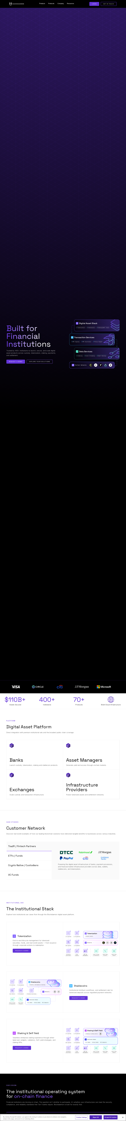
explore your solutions (39, 361)
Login (94, 4)
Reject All (96, 1117)
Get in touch (108, 4)
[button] (42, 3)
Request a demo (15, 361)
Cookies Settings (81, 1117)
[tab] (29, 846)
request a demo (21, 950)
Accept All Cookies (110, 1117)
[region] (63, 1117)
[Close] (123, 1117)
